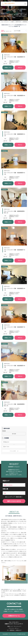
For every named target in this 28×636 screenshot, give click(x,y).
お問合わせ (18, 630)
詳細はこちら (8, 67)
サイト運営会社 (10, 630)
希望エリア (6, 481)
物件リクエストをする (14, 501)
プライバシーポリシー (14, 628)
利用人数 (5, 489)
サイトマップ (17, 626)
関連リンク (10, 626)
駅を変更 (14, 433)
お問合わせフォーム (14, 616)
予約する (20, 67)
